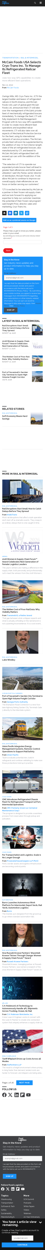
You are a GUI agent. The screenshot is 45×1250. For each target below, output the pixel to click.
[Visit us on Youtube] (28, 1095)
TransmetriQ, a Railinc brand (19, 615)
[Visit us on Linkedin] (16, 1095)
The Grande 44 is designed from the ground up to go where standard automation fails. (21, 915)
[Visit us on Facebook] (4, 1095)
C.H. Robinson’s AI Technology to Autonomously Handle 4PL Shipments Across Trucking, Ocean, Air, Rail (20, 1008)
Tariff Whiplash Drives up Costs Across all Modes (21, 1060)
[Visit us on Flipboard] (22, 1095)
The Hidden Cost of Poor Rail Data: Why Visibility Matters (15, 357)
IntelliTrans (12, 515)
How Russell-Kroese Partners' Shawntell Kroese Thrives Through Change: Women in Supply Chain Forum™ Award (21, 955)
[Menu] (40, 3)
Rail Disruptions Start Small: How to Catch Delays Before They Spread (15, 328)
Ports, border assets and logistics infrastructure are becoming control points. (21, 865)
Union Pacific (12, 755)
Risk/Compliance (9, 1056)
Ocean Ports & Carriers (12, 693)
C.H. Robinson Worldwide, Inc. (20, 1014)
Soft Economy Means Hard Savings (14, 417)
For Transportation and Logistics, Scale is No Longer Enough (21, 856)
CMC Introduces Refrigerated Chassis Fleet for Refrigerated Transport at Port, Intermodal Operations (21, 802)
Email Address (10, 273)
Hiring (4, 556)
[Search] (35, 3)
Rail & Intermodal (29, 58)
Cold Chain (6, 797)
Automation (7, 900)
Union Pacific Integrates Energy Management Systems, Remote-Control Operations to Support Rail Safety (21, 749)
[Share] (10, 213)
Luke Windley (8, 660)
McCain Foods (13, 88)
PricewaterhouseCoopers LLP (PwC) (22, 861)
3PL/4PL (5, 1003)
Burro (9, 911)
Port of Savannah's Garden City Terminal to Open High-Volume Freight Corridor (15, 374)
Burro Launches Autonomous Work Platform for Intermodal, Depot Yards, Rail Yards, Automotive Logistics (22, 905)
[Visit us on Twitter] (10, 1095)
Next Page (24, 1083)
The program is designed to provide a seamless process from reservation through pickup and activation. (22, 816)
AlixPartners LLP (14, 1065)
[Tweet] (21, 213)
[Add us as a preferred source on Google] (27, 213)
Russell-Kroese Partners (17, 962)
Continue (22, 1245)
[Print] (4, 213)
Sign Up (11, 310)
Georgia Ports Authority (17, 702)
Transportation (10, 58)
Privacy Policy (19, 306)
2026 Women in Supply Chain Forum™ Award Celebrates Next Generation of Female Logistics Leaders (15, 343)
